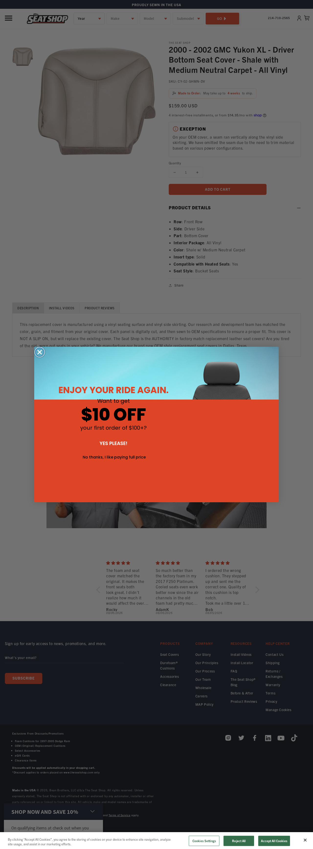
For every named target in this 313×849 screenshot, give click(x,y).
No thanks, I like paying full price (114, 457)
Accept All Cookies (274, 841)
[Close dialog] (39, 352)
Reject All (239, 841)
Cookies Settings (204, 841)
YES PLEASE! (113, 443)
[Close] (305, 840)
